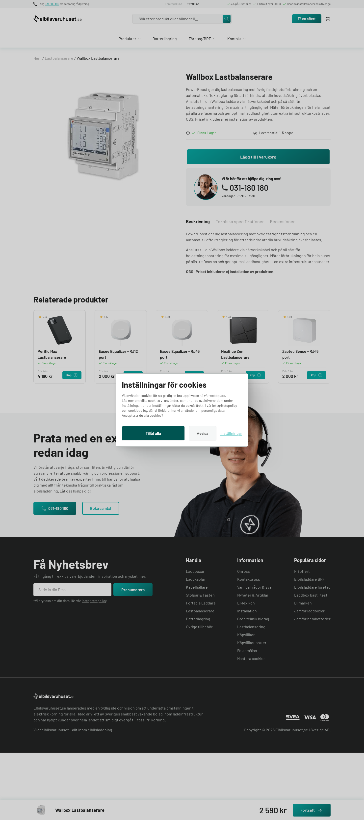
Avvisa (202, 433)
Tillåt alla (153, 433)
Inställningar (231, 433)
